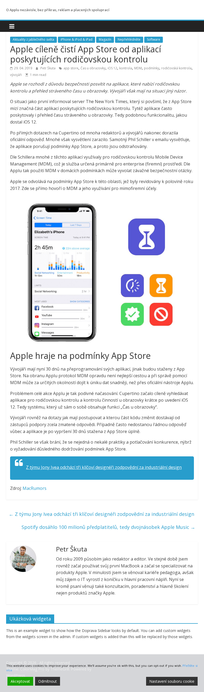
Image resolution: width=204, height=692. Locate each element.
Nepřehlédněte (129, 39)
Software (153, 39)
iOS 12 (112, 68)
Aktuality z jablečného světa (33, 39)
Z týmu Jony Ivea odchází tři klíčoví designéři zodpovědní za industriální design (104, 467)
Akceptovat (20, 681)
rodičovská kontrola (176, 68)
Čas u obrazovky (92, 68)
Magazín (105, 39)
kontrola (125, 68)
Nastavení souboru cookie (171, 681)
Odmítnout (47, 681)
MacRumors (34, 488)
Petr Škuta (48, 68)
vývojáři (16, 75)
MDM (138, 68)
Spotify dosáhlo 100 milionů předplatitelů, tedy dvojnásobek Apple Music (108, 527)
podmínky (151, 68)
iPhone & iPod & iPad (76, 39)
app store (70, 68)
